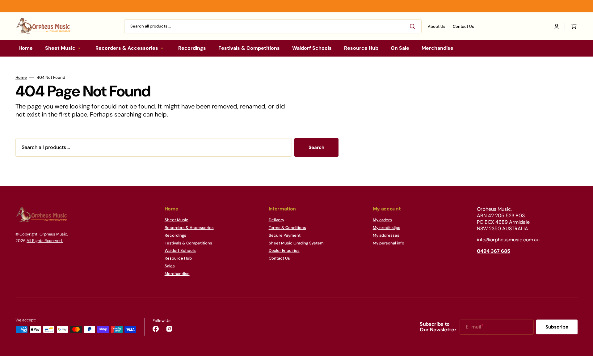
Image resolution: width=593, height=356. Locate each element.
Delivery (276, 220)
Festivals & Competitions (188, 243)
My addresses (386, 235)
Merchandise (177, 273)
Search (316, 147)
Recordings (175, 235)
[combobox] (273, 26)
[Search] (414, 26)
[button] (556, 26)
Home (21, 77)
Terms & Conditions (287, 227)
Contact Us (279, 258)
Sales (170, 266)
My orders (382, 220)
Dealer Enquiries (284, 250)
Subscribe (556, 327)
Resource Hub (178, 258)
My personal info (388, 243)
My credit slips (386, 227)
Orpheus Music (53, 234)
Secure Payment (285, 235)
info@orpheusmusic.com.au (508, 239)
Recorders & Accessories (189, 227)
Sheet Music (176, 220)
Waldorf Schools (180, 250)
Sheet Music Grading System (296, 243)
